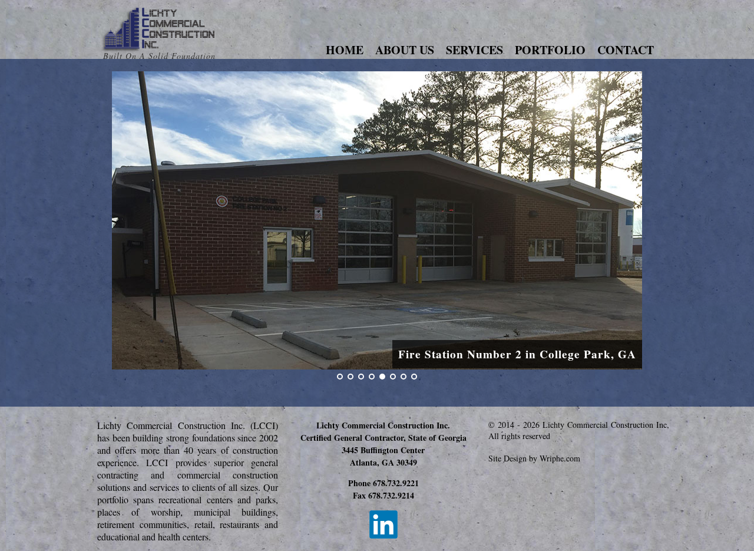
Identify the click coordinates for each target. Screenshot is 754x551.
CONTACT (625, 49)
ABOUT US (404, 49)
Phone (383, 483)
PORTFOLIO (550, 49)
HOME (344, 49)
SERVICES (474, 49)
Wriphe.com (560, 458)
